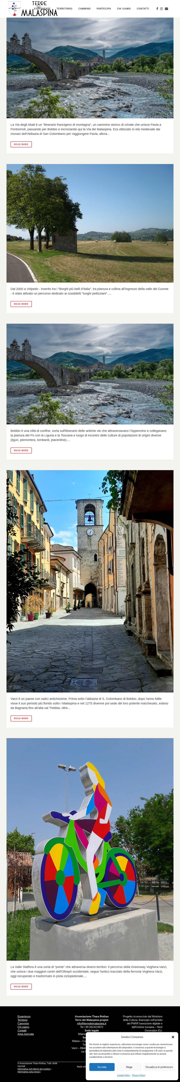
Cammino (23, 1023)
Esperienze (24, 1016)
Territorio (22, 1019)
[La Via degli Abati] (90, 68)
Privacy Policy (138, 1075)
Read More (21, 144)
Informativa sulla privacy (29, 1072)
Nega (129, 1066)
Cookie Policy (123, 1075)
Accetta (102, 1066)
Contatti (22, 1030)
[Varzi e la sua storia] (90, 581)
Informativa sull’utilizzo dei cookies (34, 1069)
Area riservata (26, 1033)
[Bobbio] (90, 374)
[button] (173, 1037)
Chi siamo (23, 1026)
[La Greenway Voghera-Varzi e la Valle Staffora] (90, 849)
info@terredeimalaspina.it (91, 1023)
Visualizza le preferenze (159, 1066)
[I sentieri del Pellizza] (90, 223)
